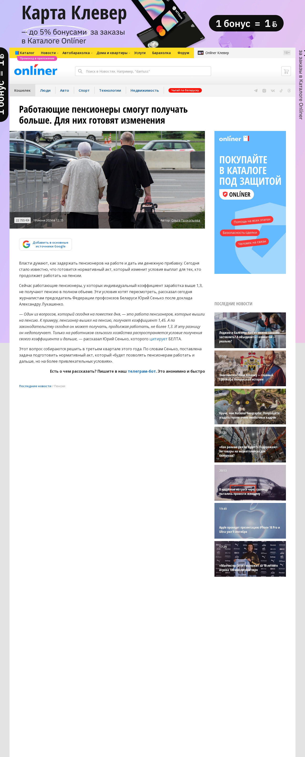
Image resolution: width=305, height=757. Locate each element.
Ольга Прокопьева (185, 220)
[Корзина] (286, 71)
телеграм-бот (142, 371)
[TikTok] (281, 90)
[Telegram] (255, 90)
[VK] (273, 90)
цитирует (158, 338)
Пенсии (59, 386)
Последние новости (35, 386)
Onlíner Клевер (217, 52)
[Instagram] (264, 90)
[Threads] (289, 90)
